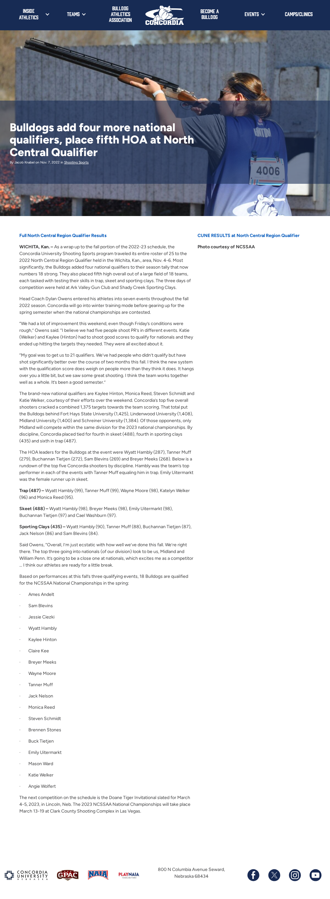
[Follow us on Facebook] (253, 875)
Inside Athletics (28, 13)
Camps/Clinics (299, 14)
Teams (73, 14)
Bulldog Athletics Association (120, 14)
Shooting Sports (76, 162)
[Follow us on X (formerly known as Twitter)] (274, 875)
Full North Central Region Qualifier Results (63, 235)
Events (252, 14)
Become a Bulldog (209, 14)
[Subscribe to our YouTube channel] (315, 875)
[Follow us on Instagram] (294, 875)
